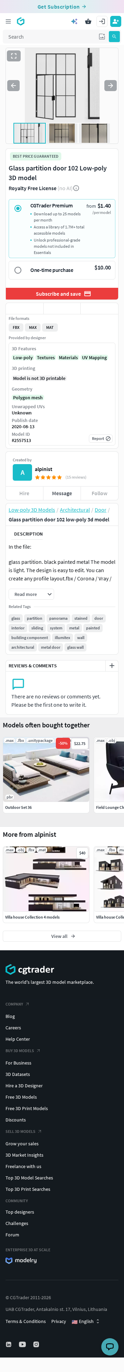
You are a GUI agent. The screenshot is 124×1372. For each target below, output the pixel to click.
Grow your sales (22, 1143)
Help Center (18, 1039)
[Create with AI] (74, 21)
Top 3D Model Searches (29, 1178)
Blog (10, 1016)
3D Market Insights (24, 1155)
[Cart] (88, 21)
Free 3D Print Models (27, 1108)
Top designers (20, 1212)
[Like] (24, 308)
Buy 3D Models (20, 1050)
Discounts (16, 1120)
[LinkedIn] (9, 1344)
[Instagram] (37, 1344)
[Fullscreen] (14, 55)
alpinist (43, 469)
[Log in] (101, 21)
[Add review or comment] (111, 665)
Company (14, 1004)
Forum (12, 1235)
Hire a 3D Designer (24, 1085)
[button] (101, 36)
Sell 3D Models (20, 1131)
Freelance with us (23, 1166)
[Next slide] (110, 85)
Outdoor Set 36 (18, 807)
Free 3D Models (21, 1097)
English (83, 1321)
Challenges (17, 1223)
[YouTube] (23, 1344)
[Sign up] (115, 21)
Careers (13, 1028)
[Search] (114, 36)
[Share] (99, 308)
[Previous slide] (13, 85)
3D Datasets (18, 1074)
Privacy (58, 1321)
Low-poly (23, 357)
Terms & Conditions (26, 1321)
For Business (18, 1063)
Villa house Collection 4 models (32, 917)
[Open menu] (8, 21)
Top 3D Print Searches (28, 1189)
